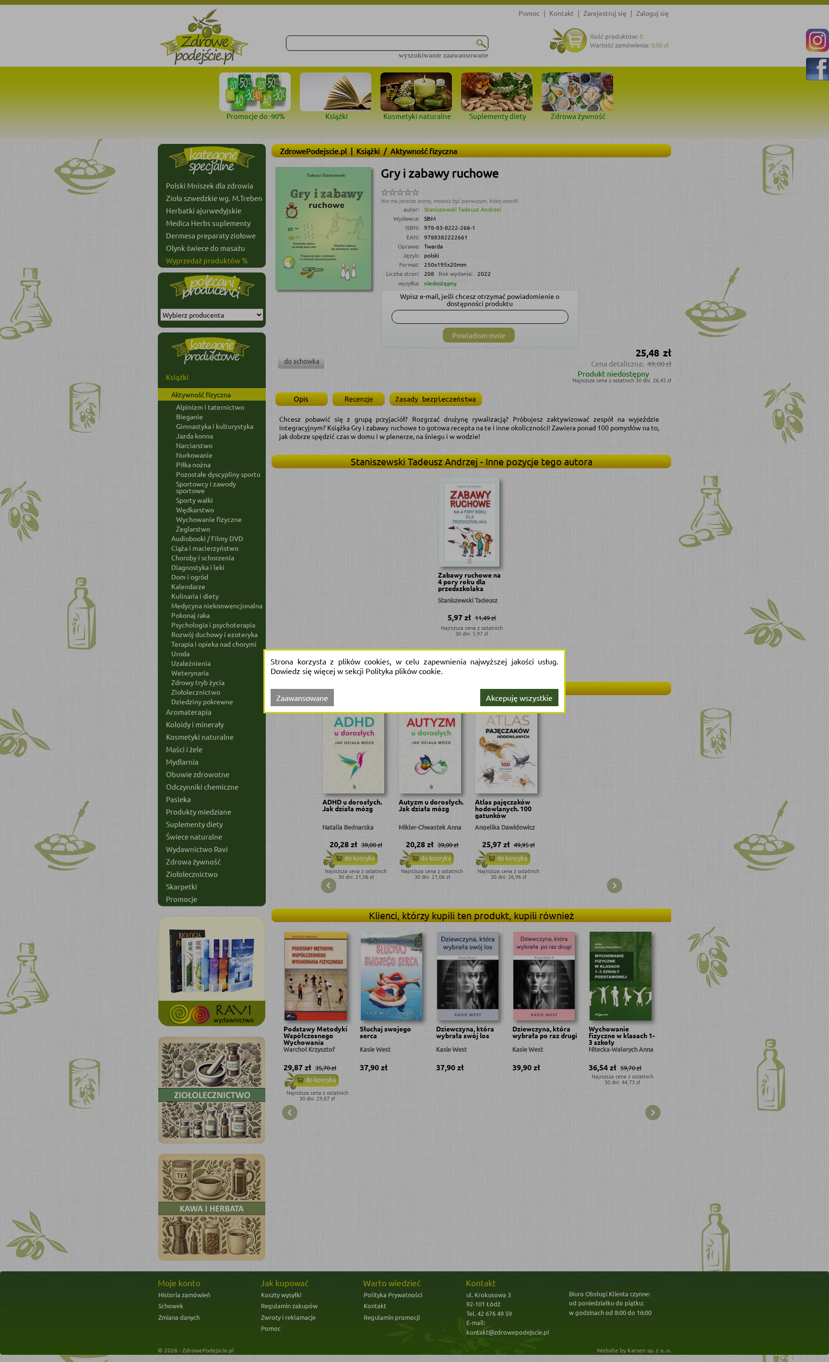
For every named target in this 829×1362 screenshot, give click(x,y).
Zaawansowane (302, 697)
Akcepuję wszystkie (519, 697)
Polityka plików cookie (403, 670)
